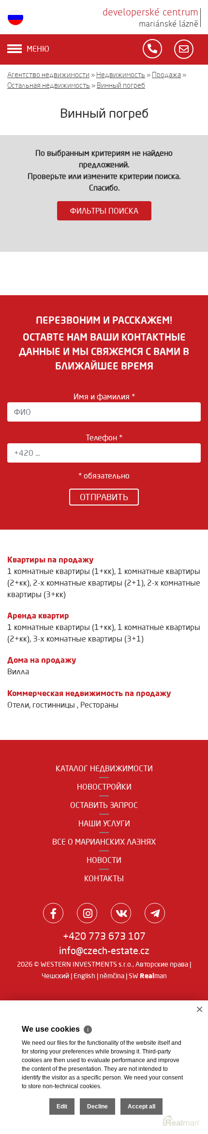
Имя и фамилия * (104, 396)
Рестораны (99, 705)
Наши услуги (104, 823)
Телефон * (104, 437)
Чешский (55, 975)
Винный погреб (121, 85)
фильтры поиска (104, 211)
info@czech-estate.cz (104, 950)
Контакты (104, 878)
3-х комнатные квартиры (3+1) (88, 638)
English (84, 975)
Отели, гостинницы (42, 705)
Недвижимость (120, 74)
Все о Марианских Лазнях (104, 842)
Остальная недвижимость (48, 85)
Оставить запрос (104, 805)
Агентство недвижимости (48, 74)
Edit (62, 1106)
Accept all (141, 1106)
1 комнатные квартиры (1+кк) (60, 571)
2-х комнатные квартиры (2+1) (88, 582)
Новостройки (104, 787)
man (153, 975)
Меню (38, 49)
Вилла (18, 671)
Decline (97, 1106)
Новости (104, 860)
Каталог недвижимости (104, 768)
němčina (112, 975)
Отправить (104, 497)
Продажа (166, 74)
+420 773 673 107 (104, 936)
